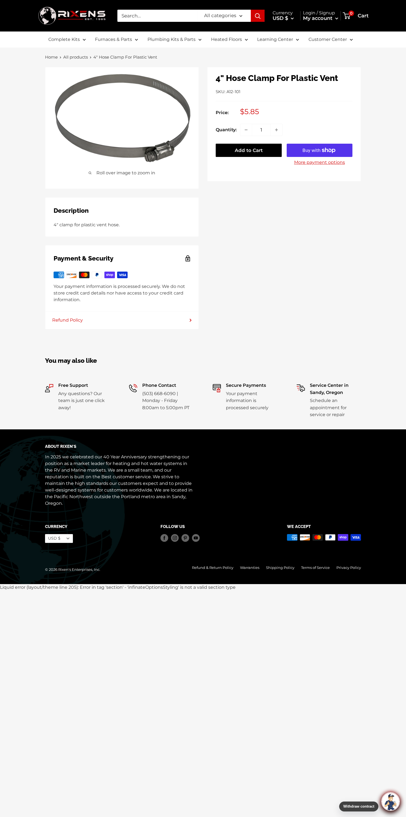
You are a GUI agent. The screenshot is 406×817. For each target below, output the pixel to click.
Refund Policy (67, 320)
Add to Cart (249, 150)
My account (318, 18)
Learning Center (275, 39)
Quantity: (226, 129)
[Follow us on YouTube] (196, 538)
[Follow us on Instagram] (175, 538)
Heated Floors (226, 39)
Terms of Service (315, 568)
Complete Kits (64, 39)
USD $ (54, 538)
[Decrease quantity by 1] (246, 130)
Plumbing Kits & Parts (171, 39)
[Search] (258, 16)
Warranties (249, 568)
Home (51, 57)
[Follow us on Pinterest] (185, 538)
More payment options (319, 162)
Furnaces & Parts (113, 39)
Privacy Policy (348, 568)
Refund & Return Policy (212, 568)
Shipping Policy (280, 568)
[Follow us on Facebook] (164, 538)
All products (75, 57)
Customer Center (328, 39)
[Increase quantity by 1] (276, 130)
